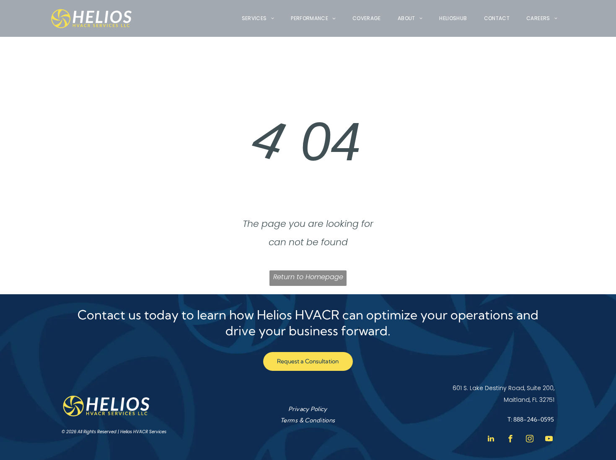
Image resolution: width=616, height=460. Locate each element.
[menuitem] (258, 18)
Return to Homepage (308, 277)
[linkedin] (491, 439)
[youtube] (549, 439)
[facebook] (510, 439)
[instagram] (529, 439)
